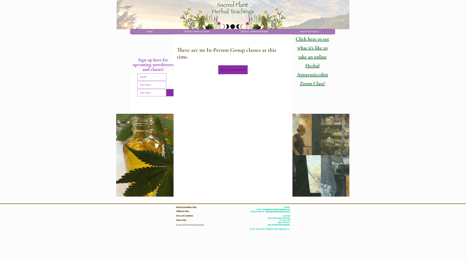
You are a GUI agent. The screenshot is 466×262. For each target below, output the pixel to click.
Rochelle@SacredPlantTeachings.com (276, 209)
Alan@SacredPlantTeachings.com (277, 212)
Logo (270, 225)
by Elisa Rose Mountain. (281, 225)
